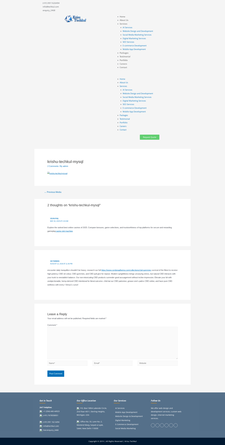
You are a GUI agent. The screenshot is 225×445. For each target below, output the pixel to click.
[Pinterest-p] (171, 425)
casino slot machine (64, 231)
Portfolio (124, 60)
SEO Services (128, 42)
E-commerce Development (134, 45)
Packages (124, 53)
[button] (149, 74)
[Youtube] (176, 425)
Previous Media (52, 192)
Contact (123, 67)
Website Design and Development (138, 31)
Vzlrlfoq (54, 218)
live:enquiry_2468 (50, 430)
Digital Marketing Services (134, 38)
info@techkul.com (51, 426)
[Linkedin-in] (162, 425)
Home (122, 16)
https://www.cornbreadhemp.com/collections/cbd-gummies (126, 270)
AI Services (127, 27)
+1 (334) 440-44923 (51, 411)
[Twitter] (157, 425)
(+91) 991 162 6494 (51, 422)
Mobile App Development (134, 49)
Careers (123, 63)
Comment (52, 325)
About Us (124, 20)
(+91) (45, 415)
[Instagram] (166, 425)
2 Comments (52, 166)
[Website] (158, 363)
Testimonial (125, 56)
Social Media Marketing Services (137, 34)
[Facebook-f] (153, 425)
